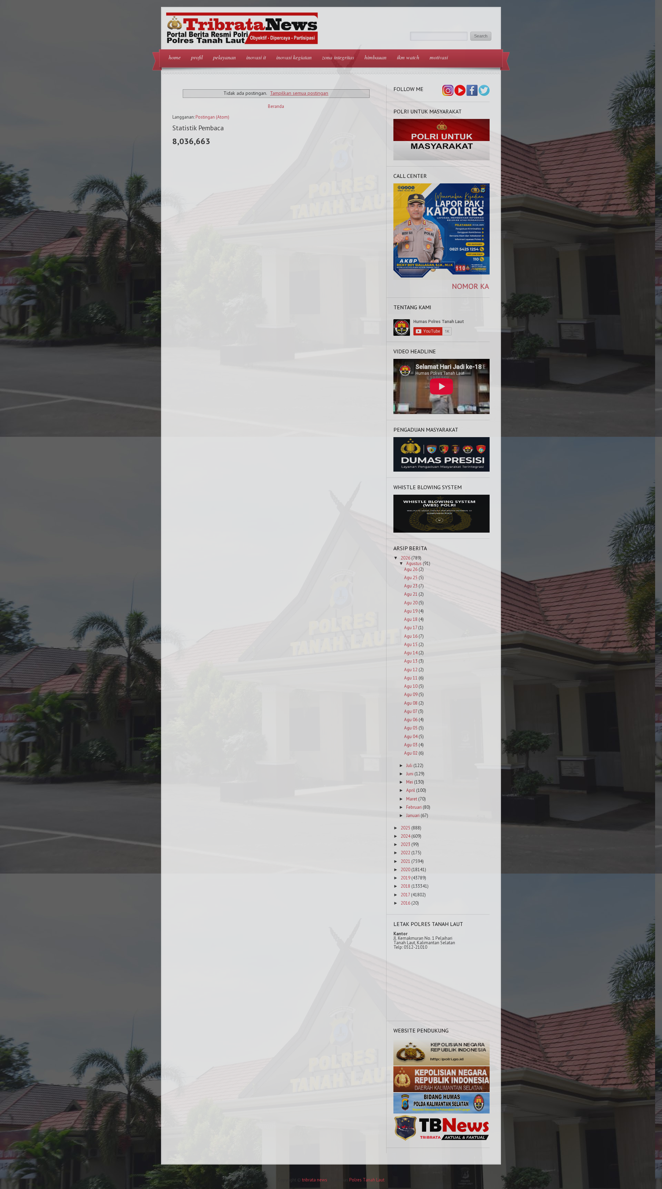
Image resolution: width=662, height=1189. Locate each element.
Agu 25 (411, 578)
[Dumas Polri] (441, 159)
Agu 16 (411, 636)
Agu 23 (411, 586)
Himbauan (375, 57)
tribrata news (314, 1180)
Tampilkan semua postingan (299, 93)
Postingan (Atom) (212, 117)
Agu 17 (410, 628)
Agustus (414, 563)
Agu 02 (411, 753)
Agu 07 (410, 711)
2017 (405, 895)
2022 (405, 853)
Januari (413, 815)
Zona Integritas (338, 57)
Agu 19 (411, 611)
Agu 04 (411, 736)
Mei (409, 782)
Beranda (276, 106)
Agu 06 (411, 720)
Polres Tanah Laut (366, 1180)
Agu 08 (411, 703)
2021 (405, 861)
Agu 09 (411, 694)
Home (175, 57)
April (410, 790)
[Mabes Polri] (441, 1064)
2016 (405, 903)
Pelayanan (224, 57)
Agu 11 (411, 678)
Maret (411, 799)
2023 (405, 844)
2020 (405, 870)
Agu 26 (411, 569)
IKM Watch (408, 57)
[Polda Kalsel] (441, 1091)
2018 (405, 886)
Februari (414, 807)
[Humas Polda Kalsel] (441, 1112)
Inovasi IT (256, 57)
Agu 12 (411, 670)
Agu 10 (411, 686)
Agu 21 (411, 594)
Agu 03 (411, 745)
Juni (409, 774)
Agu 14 (411, 653)
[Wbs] (441, 531)
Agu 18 (411, 619)
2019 (405, 878)
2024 (405, 836)
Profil (197, 57)
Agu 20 (411, 603)
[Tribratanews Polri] (441, 1140)
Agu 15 (411, 644)
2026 (405, 558)
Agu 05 (411, 728)
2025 (405, 828)
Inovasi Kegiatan (294, 57)
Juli (409, 765)
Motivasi (439, 57)
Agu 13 (411, 661)
